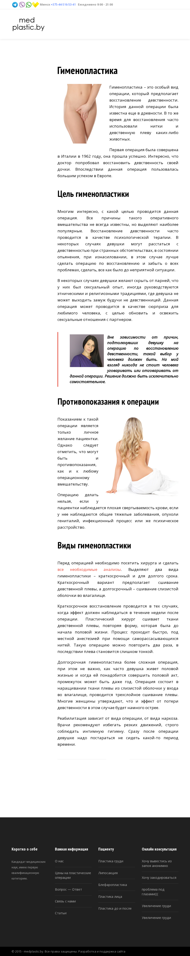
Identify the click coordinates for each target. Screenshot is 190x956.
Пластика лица (110, 896)
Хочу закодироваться (159, 877)
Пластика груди (110, 861)
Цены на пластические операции (73, 875)
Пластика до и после (115, 908)
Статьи (60, 913)
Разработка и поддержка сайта (101, 951)
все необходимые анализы (89, 569)
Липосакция (108, 873)
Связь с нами (65, 901)
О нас (59, 861)
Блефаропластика (112, 884)
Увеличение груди (156, 906)
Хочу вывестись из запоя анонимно (157, 863)
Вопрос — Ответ (68, 889)
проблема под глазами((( (153, 891)
